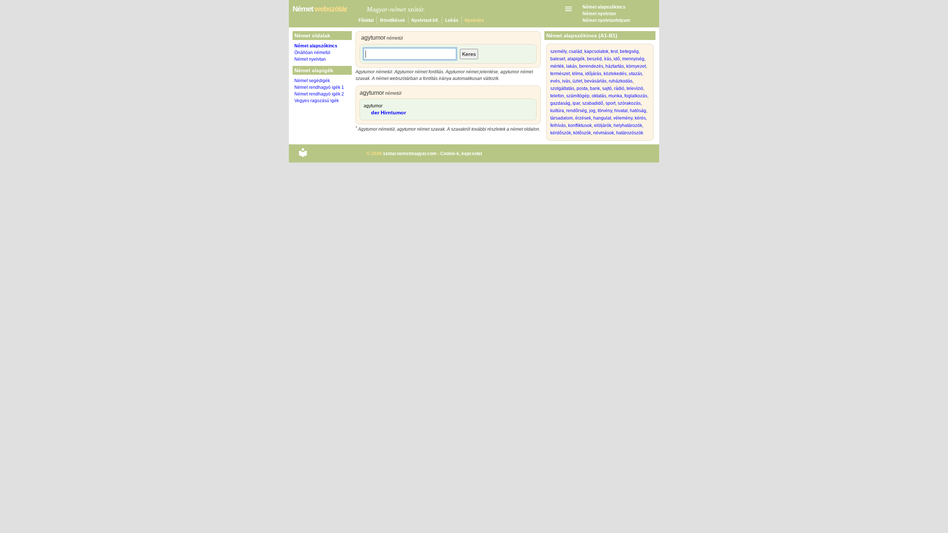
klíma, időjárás (586, 73)
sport (610, 103)
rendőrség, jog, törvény (589, 110)
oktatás (599, 95)
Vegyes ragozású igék (316, 100)
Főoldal (366, 20)
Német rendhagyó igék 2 (319, 94)
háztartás (614, 66)
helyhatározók (628, 125)
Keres (469, 54)
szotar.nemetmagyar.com (410, 153)
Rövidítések (392, 20)
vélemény (622, 118)
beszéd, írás (599, 58)
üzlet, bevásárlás (590, 81)
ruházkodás (620, 81)
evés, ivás (560, 81)
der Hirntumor (388, 112)
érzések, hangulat (593, 118)
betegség (629, 51)
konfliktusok (580, 125)
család (575, 51)
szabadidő (592, 103)
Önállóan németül (312, 52)
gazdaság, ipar (565, 103)
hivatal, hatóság (630, 110)
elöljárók (602, 125)
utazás (635, 73)
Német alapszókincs (604, 7)
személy (558, 51)
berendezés (591, 66)
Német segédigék (312, 80)
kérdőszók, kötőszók (570, 132)
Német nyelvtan (599, 13)
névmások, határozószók (618, 132)
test (614, 51)
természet (560, 73)
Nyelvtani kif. (425, 20)
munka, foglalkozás (627, 95)
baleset (557, 58)
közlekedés (615, 73)
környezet (636, 66)
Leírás (451, 20)
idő (617, 58)
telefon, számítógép (570, 95)
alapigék (576, 58)
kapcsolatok (596, 51)
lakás (571, 66)
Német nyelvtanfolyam (606, 20)
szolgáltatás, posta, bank (575, 88)
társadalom (561, 118)
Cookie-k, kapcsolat (461, 153)
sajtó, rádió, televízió (622, 88)
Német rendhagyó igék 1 (319, 87)
